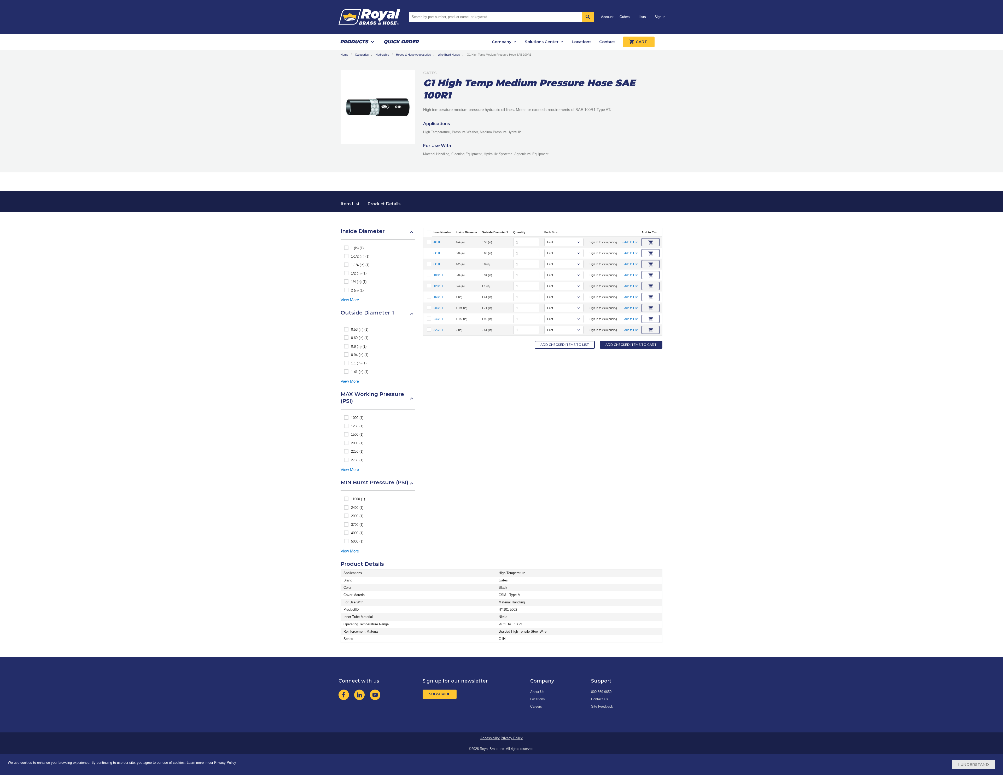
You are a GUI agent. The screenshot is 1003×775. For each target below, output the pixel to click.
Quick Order (401, 42)
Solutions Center (541, 41)
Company (501, 41)
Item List (350, 203)
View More (350, 300)
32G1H (438, 329)
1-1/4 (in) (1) (360, 265)
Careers (536, 706)
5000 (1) (357, 541)
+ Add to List (630, 242)
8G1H (437, 264)
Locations (581, 41)
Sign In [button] (660, 17)
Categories (362, 54)
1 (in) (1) (357, 248)
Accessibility (490, 738)
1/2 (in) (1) (358, 273)
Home (344, 54)
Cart (641, 41)
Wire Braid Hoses (449, 54)
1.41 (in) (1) (359, 372)
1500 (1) (357, 434)
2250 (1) (357, 451)
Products (354, 42)
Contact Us (599, 699)
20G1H (438, 308)
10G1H (438, 275)
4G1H (437, 242)
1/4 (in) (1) (358, 282)
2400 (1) (357, 508)
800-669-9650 (601, 692)
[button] (378, 234)
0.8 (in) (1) (358, 346)
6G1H (437, 253)
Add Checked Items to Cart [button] (631, 345)
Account (607, 17)
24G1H (438, 319)
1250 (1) (357, 426)
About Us (537, 692)
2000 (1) (357, 443)
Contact (607, 41)
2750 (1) (357, 460)
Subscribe (439, 694)
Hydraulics (382, 54)
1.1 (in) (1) (358, 363)
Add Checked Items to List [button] (564, 345)
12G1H (438, 286)
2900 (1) (357, 516)
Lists (642, 17)
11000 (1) (358, 499)
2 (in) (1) (357, 290)
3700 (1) (357, 525)
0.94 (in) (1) (359, 355)
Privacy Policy (512, 738)
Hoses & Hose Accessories (413, 54)
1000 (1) (357, 418)
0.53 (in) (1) (359, 329)
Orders (625, 17)
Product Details (384, 203)
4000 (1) (357, 533)
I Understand (973, 764)
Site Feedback (602, 706)
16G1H (438, 297)
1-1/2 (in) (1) (360, 256)
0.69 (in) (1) (359, 338)
